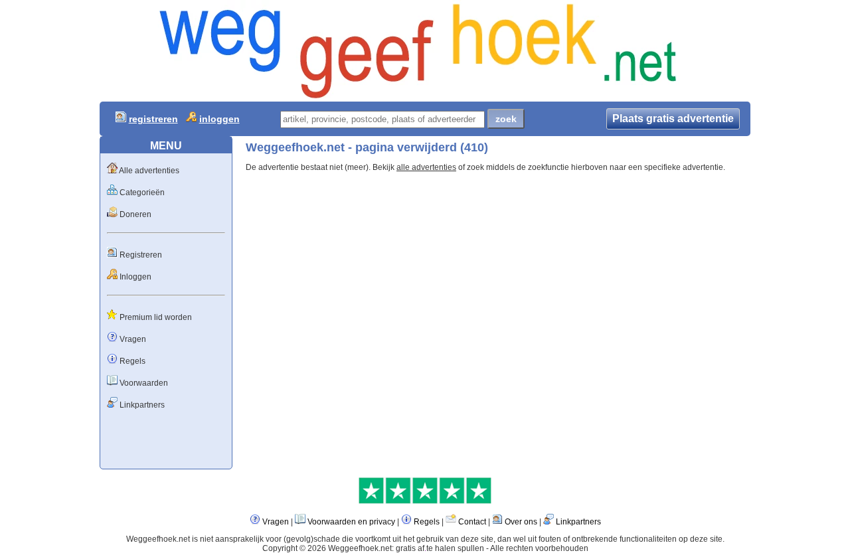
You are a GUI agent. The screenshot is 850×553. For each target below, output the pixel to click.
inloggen (219, 119)
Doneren (135, 214)
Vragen (133, 339)
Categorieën (142, 192)
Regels (132, 361)
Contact (472, 521)
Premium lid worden (156, 317)
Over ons (521, 521)
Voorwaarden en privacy (351, 521)
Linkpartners (142, 405)
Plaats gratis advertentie (673, 118)
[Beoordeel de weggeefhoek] (425, 501)
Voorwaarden (144, 383)
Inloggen (135, 276)
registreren (153, 119)
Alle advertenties (149, 170)
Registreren (141, 255)
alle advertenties (426, 167)
